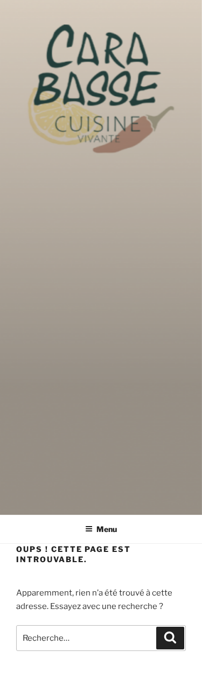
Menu (106, 529)
